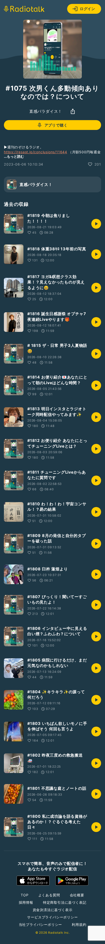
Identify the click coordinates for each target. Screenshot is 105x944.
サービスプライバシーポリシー (52, 917)
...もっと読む (14, 156)
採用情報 (26, 902)
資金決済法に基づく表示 (53, 910)
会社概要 (77, 895)
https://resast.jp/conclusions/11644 (35, 152)
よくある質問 (49, 895)
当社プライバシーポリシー (40, 924)
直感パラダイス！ (45, 111)
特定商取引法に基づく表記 (64, 902)
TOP (24, 895)
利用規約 (79, 924)
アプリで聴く (56, 125)
